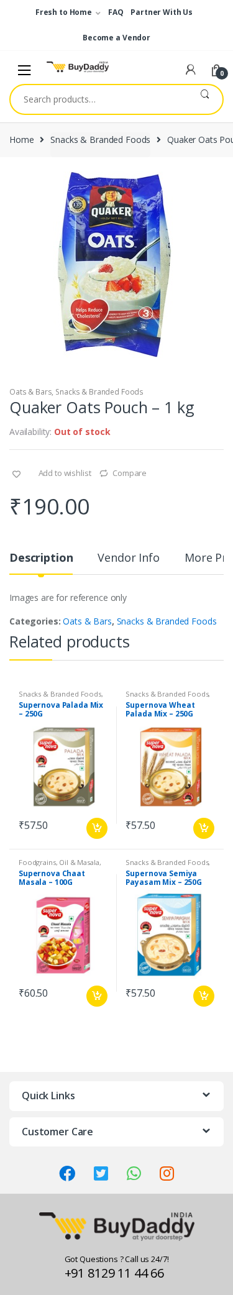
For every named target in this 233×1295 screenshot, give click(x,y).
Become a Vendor (116, 37)
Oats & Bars (30, 392)
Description (41, 558)
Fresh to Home (63, 12)
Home (21, 139)
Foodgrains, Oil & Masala (59, 862)
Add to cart (96, 828)
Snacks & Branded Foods (100, 139)
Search (204, 99)
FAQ (116, 12)
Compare (129, 472)
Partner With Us (161, 12)
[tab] (41, 562)
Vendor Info (128, 558)
